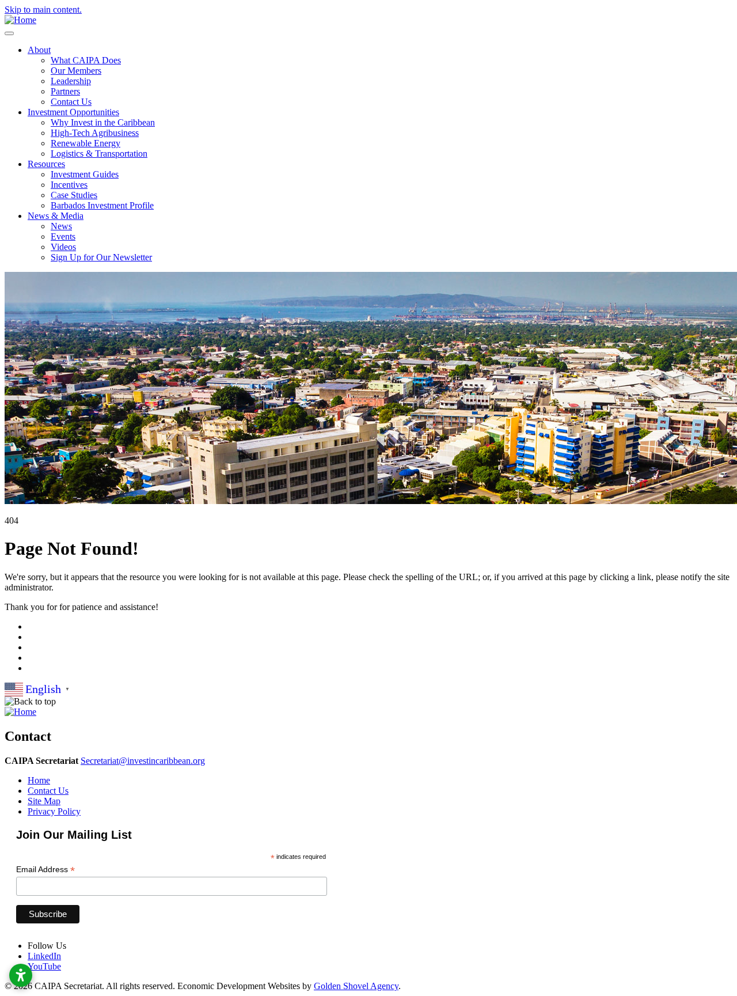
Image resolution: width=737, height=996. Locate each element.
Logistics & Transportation (99, 153)
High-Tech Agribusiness (95, 133)
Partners (65, 91)
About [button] (39, 50)
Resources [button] (46, 164)
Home (39, 780)
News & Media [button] (55, 216)
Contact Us (71, 102)
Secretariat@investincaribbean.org (143, 761)
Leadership (71, 81)
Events (63, 236)
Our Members (76, 70)
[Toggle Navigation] (9, 33)
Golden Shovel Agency (356, 986)
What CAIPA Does (86, 60)
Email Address (45, 869)
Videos (63, 247)
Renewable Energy (85, 143)
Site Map (44, 801)
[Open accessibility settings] (20, 975)
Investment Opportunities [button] (73, 112)
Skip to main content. (43, 9)
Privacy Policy (54, 811)
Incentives (69, 185)
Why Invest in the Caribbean (103, 122)
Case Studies (74, 195)
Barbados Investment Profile (102, 205)
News (61, 226)
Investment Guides (85, 174)
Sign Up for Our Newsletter (101, 257)
